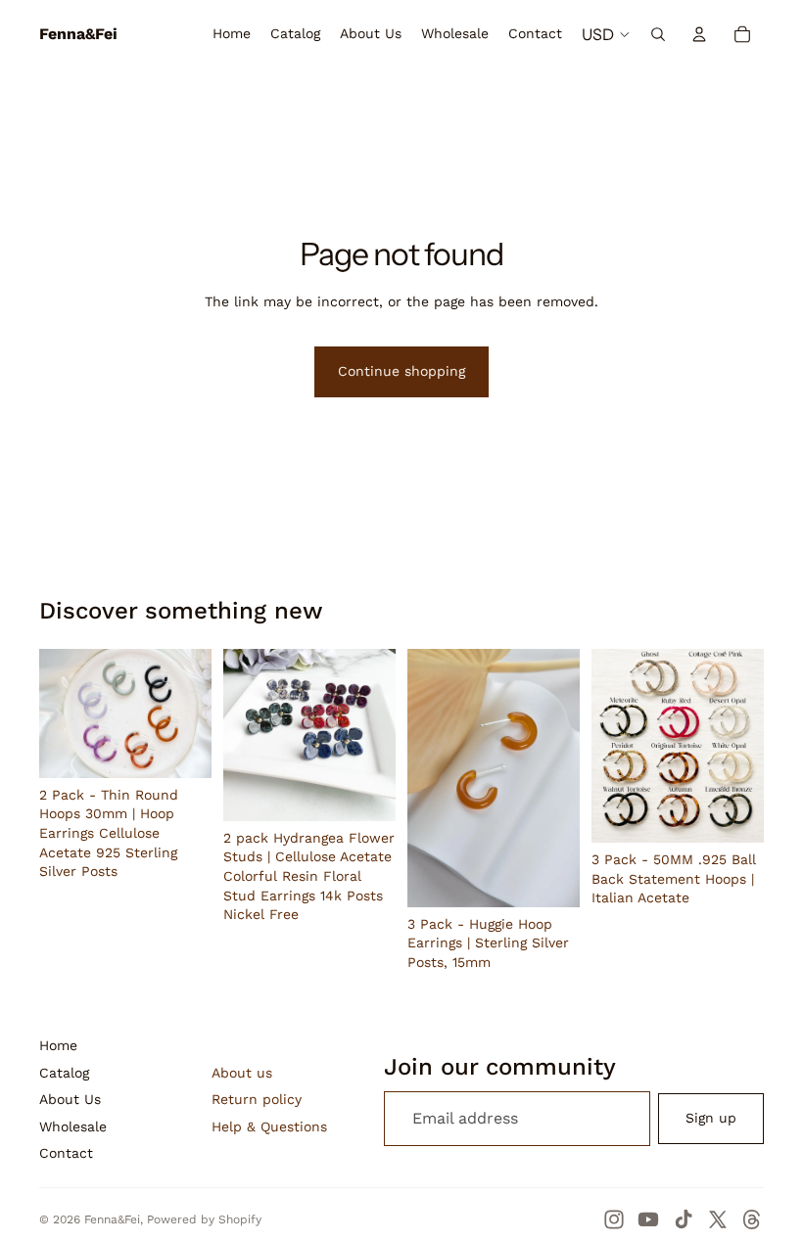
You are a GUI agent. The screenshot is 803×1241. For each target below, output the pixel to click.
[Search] (658, 34)
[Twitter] (718, 1219)
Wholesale (73, 1126)
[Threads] (752, 1219)
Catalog (64, 1072)
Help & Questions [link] (269, 1126)
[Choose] (181, 747)
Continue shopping (401, 371)
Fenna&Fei (112, 1219)
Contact (66, 1153)
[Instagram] (614, 1219)
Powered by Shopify (204, 1219)
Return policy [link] (257, 1099)
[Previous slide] (60, 713)
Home (58, 1045)
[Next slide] (190, 713)
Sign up (710, 1118)
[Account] (699, 34)
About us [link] (242, 1072)
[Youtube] (648, 1219)
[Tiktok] (683, 1219)
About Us (70, 1099)
